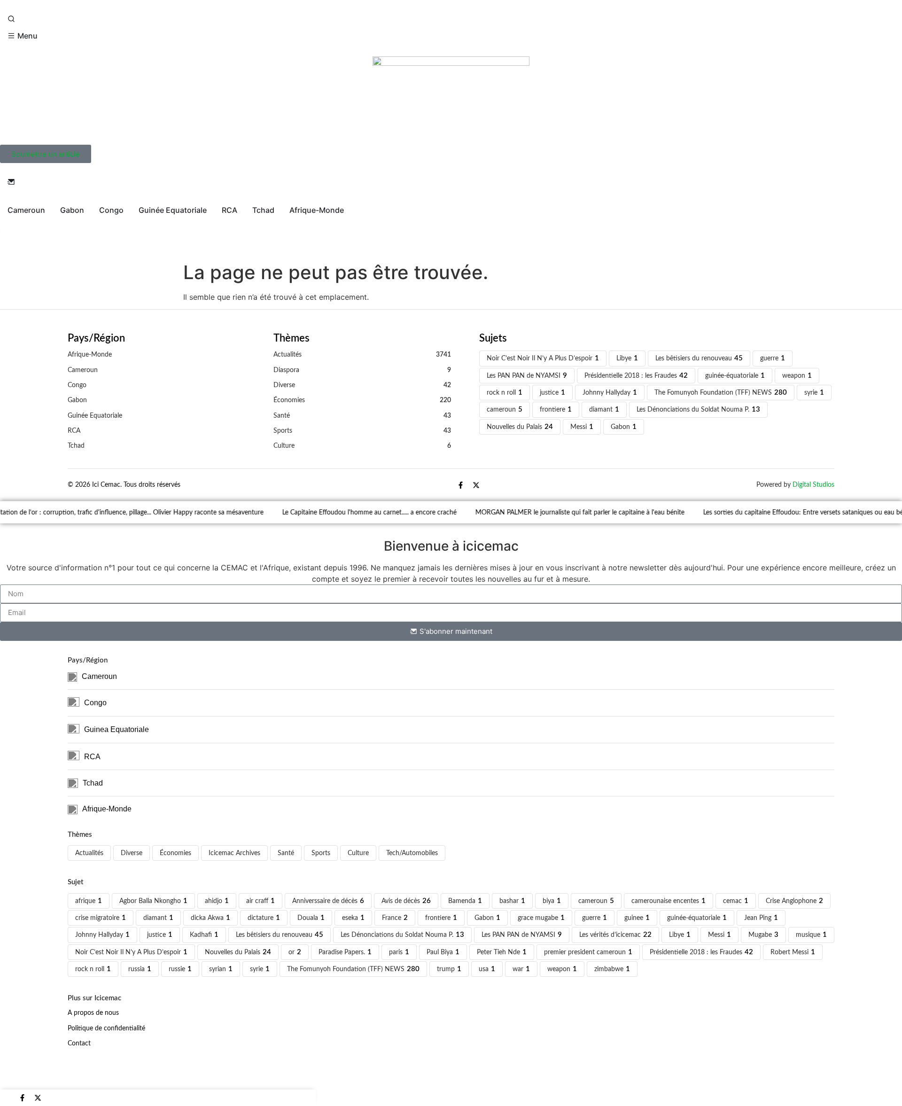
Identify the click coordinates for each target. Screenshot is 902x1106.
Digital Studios (813, 484)
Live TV (21, 238)
